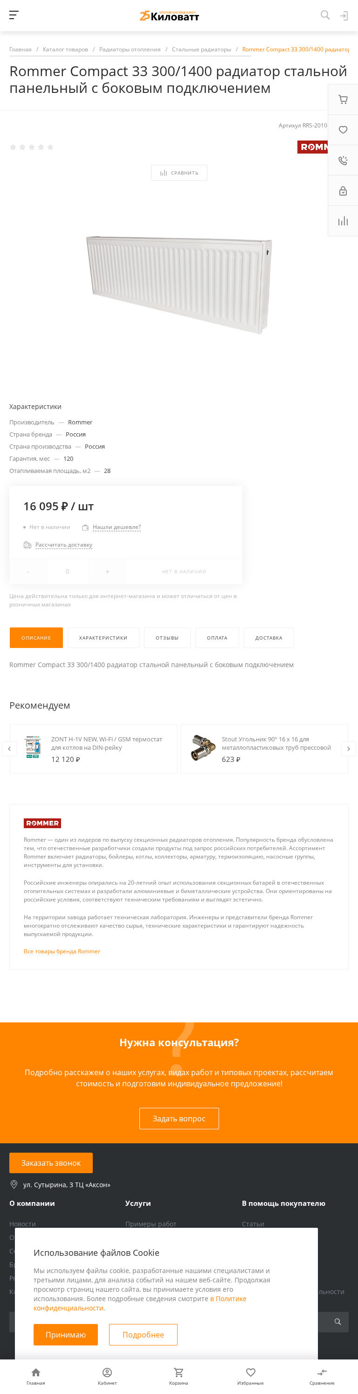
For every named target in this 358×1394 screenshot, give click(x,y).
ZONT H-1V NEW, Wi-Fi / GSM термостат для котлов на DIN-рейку (106, 743)
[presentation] (9, 748)
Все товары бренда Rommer (62, 951)
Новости (22, 1223)
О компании (32, 1203)
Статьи (253, 1223)
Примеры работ (151, 1223)
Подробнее (143, 1335)
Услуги (138, 1203)
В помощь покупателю (283, 1203)
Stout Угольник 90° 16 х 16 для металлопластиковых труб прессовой (276, 743)
